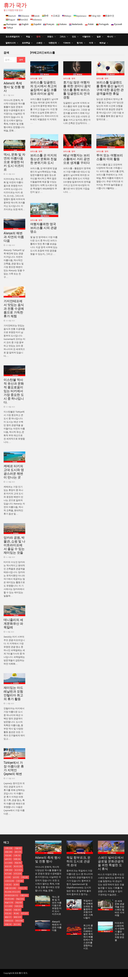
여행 (24, 895)
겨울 (18, 848)
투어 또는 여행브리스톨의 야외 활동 (109, 157)
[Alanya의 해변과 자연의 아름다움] (42, 922)
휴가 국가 (15, 5)
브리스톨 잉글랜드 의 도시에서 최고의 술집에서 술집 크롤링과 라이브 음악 (43, 88)
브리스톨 (33, 78)
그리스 (63, 36)
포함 (8, 924)
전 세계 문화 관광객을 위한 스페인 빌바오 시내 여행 (119, 908)
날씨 (8, 859)
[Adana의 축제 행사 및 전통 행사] (48, 847)
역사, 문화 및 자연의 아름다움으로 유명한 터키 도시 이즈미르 (14, 162)
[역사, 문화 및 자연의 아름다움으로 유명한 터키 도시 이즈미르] (42, 897)
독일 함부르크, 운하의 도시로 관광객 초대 (78, 861)
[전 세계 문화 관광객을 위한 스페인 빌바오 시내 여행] (105, 901)
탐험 (17, 917)
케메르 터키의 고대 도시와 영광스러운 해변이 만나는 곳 (14, 471)
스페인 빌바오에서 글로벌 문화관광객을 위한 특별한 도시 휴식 (111, 863)
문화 (8, 870)
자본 (18, 906)
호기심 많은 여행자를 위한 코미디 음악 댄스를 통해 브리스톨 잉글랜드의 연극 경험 (76, 90)
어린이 (22, 888)
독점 (18, 863)
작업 (8, 910)
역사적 (9, 899)
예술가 (9, 902)
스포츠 (9, 881)
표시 (17, 924)
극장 (8, 855)
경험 (8, 852)
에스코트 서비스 (12, 892)
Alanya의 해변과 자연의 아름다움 (14, 237)
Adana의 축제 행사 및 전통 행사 (14, 87)
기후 (17, 855)
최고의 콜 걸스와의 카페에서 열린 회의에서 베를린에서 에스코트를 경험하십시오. (88, 937)
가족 (8, 848)
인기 (8, 906)
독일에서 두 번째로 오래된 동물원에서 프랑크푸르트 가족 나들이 (88, 909)
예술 (20, 899)
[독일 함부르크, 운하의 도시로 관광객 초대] (79, 847)
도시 (8, 863)
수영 (24, 877)
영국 (40, 78)
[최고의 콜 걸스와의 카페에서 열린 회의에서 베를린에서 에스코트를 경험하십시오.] (74, 925)
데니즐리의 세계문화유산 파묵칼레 (13, 623)
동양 (8, 866)
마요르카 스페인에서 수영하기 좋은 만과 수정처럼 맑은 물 (119, 931)
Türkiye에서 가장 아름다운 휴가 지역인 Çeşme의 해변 (14, 768)
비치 (17, 874)
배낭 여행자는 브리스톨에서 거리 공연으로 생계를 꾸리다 (76, 159)
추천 (8, 913)
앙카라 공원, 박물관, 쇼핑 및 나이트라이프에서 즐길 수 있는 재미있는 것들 (14, 545)
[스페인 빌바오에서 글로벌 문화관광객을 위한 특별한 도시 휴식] (111, 847)
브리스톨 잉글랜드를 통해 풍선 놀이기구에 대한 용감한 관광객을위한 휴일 (110, 88)
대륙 (17, 859)
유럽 (19, 902)
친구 (24, 913)
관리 (18, 852)
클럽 (8, 917)
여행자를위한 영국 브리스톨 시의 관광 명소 (43, 227)
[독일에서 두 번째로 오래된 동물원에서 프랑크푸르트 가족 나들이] (74, 901)
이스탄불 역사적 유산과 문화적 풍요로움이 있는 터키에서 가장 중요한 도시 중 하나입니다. (14, 391)
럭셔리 (18, 866)
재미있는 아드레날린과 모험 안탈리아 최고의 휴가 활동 (13, 693)
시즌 (8, 884)
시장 (19, 881)
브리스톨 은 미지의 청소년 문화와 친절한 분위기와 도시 (43, 159)
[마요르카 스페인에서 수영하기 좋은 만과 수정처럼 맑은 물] (105, 923)
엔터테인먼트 (11, 895)
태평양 (9, 921)
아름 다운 (10, 888)
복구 (8, 874)
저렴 (17, 910)
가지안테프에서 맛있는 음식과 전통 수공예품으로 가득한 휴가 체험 (14, 308)
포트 (19, 921)
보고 (18, 870)
